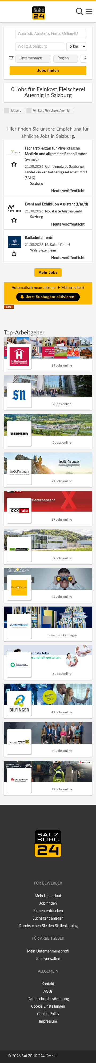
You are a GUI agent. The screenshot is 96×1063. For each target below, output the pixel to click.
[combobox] (50, 34)
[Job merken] (14, 164)
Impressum (48, 1021)
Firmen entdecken (48, 911)
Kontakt (48, 984)
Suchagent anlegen (48, 918)
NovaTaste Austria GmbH (64, 211)
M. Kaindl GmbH (57, 244)
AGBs (48, 991)
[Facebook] (46, 868)
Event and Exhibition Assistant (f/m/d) (56, 204)
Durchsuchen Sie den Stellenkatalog (48, 926)
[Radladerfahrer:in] (14, 242)
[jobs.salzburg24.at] (38, 12)
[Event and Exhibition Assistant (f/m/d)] (14, 208)
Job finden (48, 903)
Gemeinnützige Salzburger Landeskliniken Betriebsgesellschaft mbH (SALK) (56, 172)
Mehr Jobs (48, 272)
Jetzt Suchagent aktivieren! (51, 297)
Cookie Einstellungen (48, 1006)
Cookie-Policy (48, 1014)
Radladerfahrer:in (39, 238)
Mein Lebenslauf (48, 896)
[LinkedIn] (54, 868)
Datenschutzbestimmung (48, 999)
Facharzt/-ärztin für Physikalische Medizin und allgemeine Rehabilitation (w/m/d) (56, 154)
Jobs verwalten (48, 959)
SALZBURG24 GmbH (39, 1056)
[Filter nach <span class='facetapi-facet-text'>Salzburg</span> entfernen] (6, 110)
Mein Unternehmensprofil (48, 951)
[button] (12, 58)
